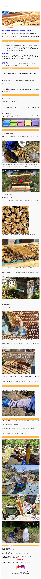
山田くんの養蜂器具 (16, 4)
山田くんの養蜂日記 (23, 4)
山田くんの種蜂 (10, 4)
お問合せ (29, 4)
